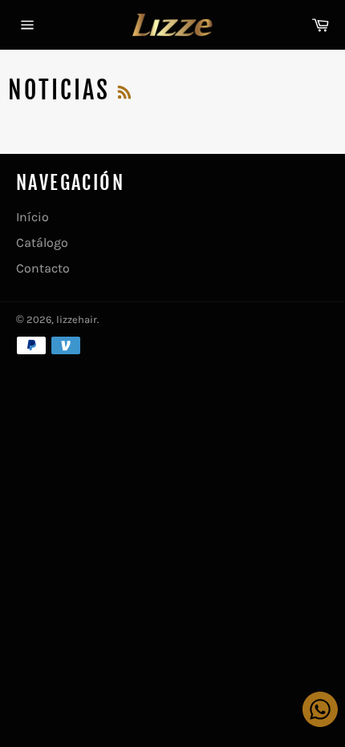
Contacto (43, 268)
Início (32, 216)
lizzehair (76, 319)
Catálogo (42, 242)
